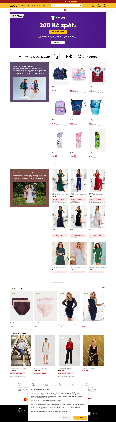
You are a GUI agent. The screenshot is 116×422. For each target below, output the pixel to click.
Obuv (30, 10)
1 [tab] (56, 50)
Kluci (38, 5)
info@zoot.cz (20, 411)
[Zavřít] (97, 1)
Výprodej (104, 331)
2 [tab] (58, 50)
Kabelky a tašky (37, 10)
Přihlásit (99, 6)
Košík (104, 5)
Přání (93, 6)
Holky (33, 5)
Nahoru (112, 413)
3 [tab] (60, 50)
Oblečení (25, 10)
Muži (28, 5)
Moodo (11, 367)
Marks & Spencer (14, 322)
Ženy (23, 5)
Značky (49, 10)
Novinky (20, 10)
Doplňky (44, 10)
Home (43, 5)
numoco (53, 193)
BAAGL (53, 86)
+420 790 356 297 (21, 410)
